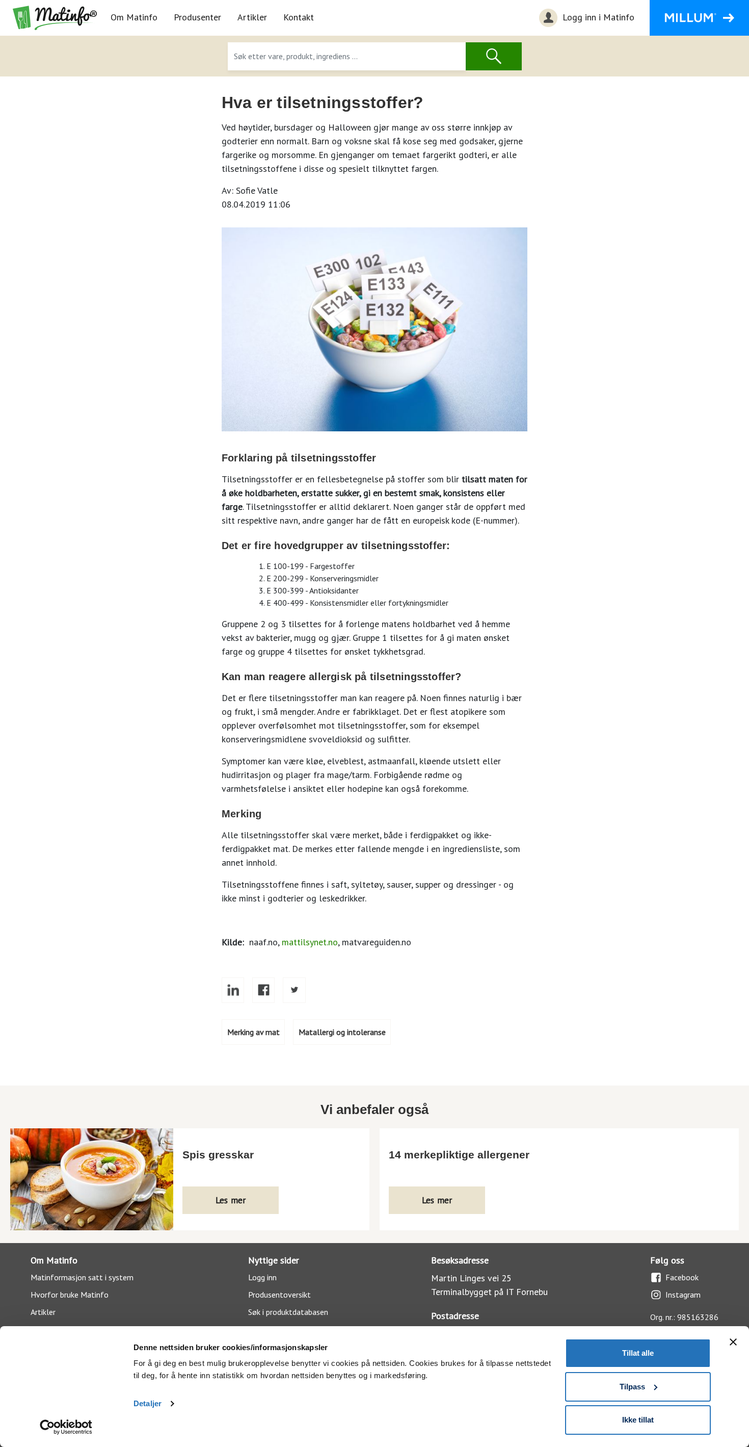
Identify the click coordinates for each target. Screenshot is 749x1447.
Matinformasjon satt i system (82, 1277)
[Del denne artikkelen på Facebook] (263, 990)
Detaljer (147, 1403)
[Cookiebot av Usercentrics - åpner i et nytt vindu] (66, 1427)
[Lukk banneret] (733, 1342)
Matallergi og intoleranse (342, 1032)
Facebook (682, 1277)
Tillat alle (638, 1353)
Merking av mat (253, 1032)
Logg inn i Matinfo (597, 17)
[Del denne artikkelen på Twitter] (294, 990)
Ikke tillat (638, 1419)
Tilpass (632, 1386)
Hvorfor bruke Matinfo (70, 1294)
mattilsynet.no (310, 942)
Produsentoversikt (279, 1294)
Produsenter (197, 17)
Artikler (252, 17)
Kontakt (298, 17)
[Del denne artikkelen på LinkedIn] (233, 990)
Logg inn (262, 1277)
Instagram (683, 1294)
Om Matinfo (134, 17)
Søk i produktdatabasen (288, 1312)
